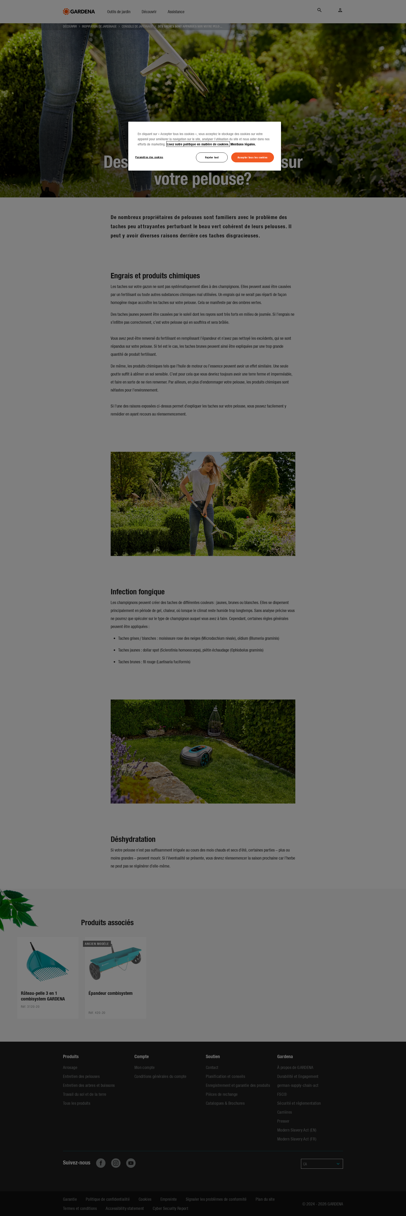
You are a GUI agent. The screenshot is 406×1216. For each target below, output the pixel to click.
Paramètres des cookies (149, 157)
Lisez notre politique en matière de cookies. (198, 144)
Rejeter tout (212, 157)
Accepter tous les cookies (253, 157)
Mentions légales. (243, 144)
